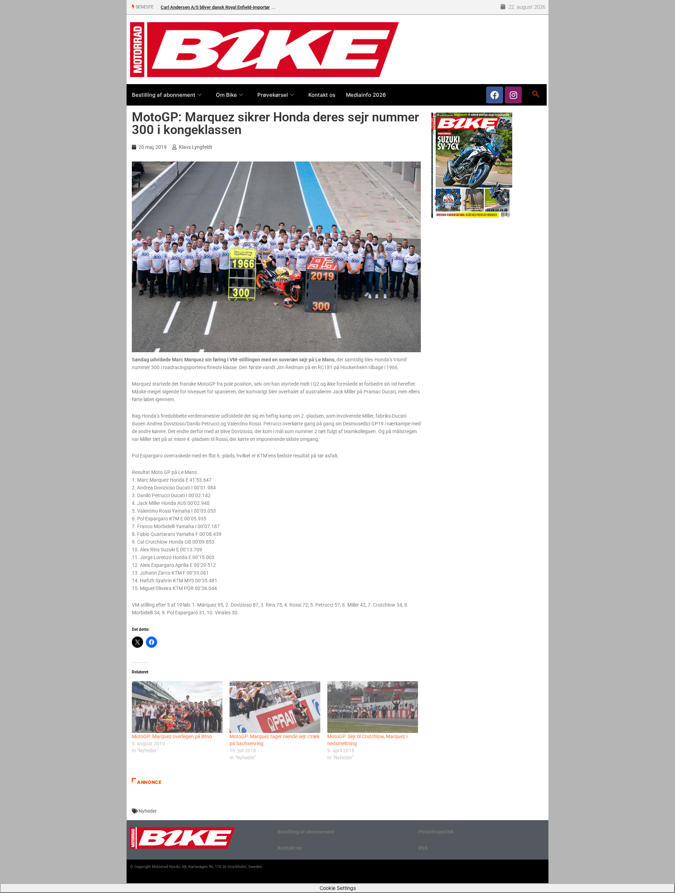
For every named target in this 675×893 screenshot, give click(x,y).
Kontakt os (321, 94)
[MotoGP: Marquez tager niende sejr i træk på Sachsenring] (275, 707)
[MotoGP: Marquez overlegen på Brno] (177, 707)
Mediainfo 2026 (366, 94)
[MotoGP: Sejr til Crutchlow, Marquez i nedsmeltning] (372, 707)
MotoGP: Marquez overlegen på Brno (172, 736)
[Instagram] (513, 95)
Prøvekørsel (272, 94)
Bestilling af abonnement (163, 94)
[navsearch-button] (535, 94)
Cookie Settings (338, 888)
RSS (423, 848)
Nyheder (148, 811)
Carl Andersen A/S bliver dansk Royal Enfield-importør (215, 7)
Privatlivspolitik (436, 832)
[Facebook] (494, 95)
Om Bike (226, 94)
